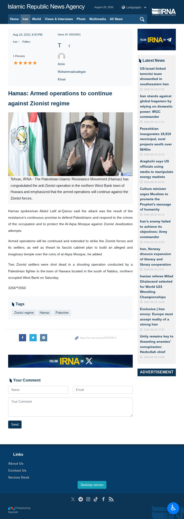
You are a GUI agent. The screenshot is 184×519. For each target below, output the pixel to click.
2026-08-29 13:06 (154, 357)
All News (116, 19)
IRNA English (46, 7)
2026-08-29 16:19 (154, 214)
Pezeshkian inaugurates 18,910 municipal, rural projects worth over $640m (156, 139)
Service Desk (18, 477)
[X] (73, 499)
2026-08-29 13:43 (154, 329)
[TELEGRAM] (80, 499)
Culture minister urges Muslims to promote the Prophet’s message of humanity (155, 199)
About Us (15, 463)
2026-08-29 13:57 (154, 269)
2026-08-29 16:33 (154, 154)
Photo (81, 19)
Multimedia (97, 19)
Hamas (45, 312)
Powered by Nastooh (19, 510)
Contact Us (17, 470)
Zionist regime (24, 312)
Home (14, 19)
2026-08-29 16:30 (154, 182)
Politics (26, 41)
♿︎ (173, 507)
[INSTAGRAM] (88, 499)
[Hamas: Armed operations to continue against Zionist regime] (70, 144)
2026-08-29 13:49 (154, 302)
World (36, 19)
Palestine (62, 312)
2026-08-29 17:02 (154, 89)
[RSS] (111, 499)
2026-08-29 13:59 (154, 242)
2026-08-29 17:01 (154, 121)
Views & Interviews (59, 19)
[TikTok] (96, 499)
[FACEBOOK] (103, 499)
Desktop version (92, 485)
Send (14, 424)
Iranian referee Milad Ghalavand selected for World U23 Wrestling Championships (156, 286)
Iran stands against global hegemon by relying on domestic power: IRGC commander (156, 106)
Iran (25, 19)
